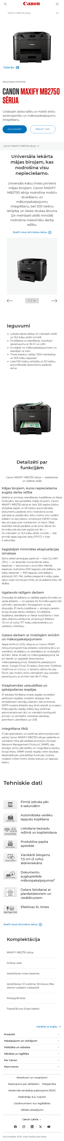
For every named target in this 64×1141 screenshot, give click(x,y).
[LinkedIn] (32, 1126)
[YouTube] (48, 1126)
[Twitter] (40, 1126)
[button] (10, 300)
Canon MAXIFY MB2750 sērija (19, 146)
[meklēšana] (5, 4)
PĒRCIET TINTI (42, 129)
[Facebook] (15, 1126)
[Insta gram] (23, 1126)
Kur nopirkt (15, 129)
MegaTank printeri (14, 82)
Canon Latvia (30, 1119)
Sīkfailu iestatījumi (32, 1109)
